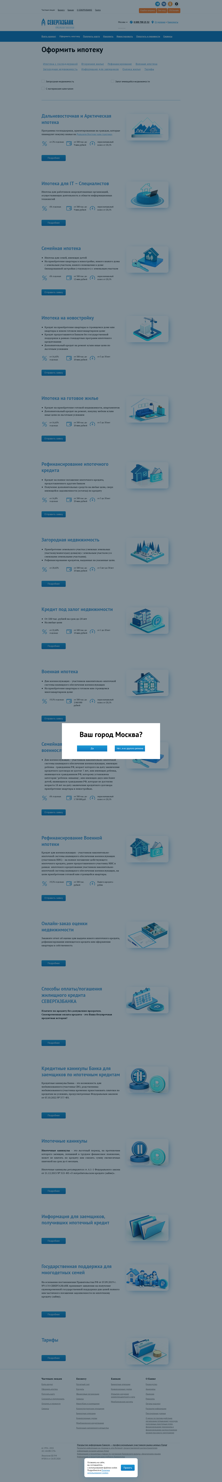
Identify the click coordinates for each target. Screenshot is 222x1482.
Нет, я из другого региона (130, 748)
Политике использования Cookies (98, 1471)
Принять (128, 1467)
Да (92, 748)
